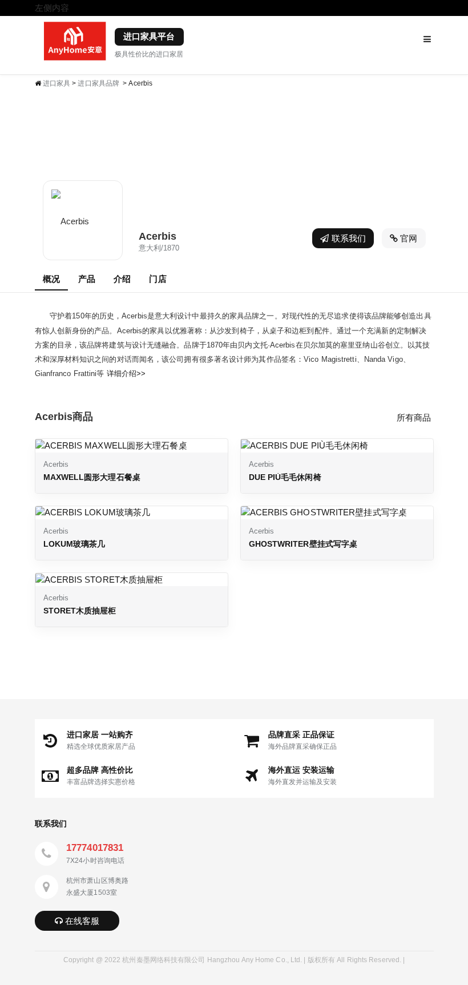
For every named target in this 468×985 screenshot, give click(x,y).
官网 (407, 238)
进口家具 (56, 83)
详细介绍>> (126, 373)
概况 (51, 279)
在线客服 (81, 921)
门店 (157, 279)
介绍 (122, 279)
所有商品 (414, 417)
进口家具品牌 (98, 83)
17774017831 (94, 847)
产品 (86, 279)
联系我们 (347, 238)
